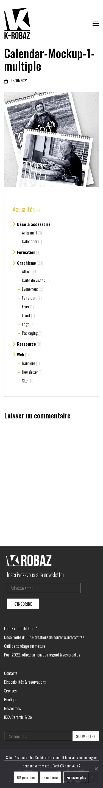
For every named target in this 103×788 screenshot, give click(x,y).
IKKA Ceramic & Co (18, 717)
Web (20, 354)
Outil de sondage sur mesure (24, 646)
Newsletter (30, 372)
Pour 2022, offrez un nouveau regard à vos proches (42, 654)
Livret (26, 315)
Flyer (25, 306)
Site (25, 380)
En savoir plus (76, 777)
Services (10, 690)
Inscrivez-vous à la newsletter (36, 574)
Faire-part (29, 297)
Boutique (10, 699)
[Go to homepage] (18, 23)
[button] (96, 23)
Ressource (26, 344)
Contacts (10, 673)
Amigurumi (29, 232)
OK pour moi (26, 777)
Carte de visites (33, 280)
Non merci (50, 777)
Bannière (28, 363)
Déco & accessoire (34, 224)
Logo (26, 324)
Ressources (12, 708)
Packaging (30, 333)
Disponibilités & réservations (25, 681)
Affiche (27, 271)
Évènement (30, 289)
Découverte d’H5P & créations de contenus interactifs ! (44, 637)
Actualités (24, 209)
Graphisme (26, 263)
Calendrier (29, 241)
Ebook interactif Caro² (20, 628)
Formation (26, 252)
